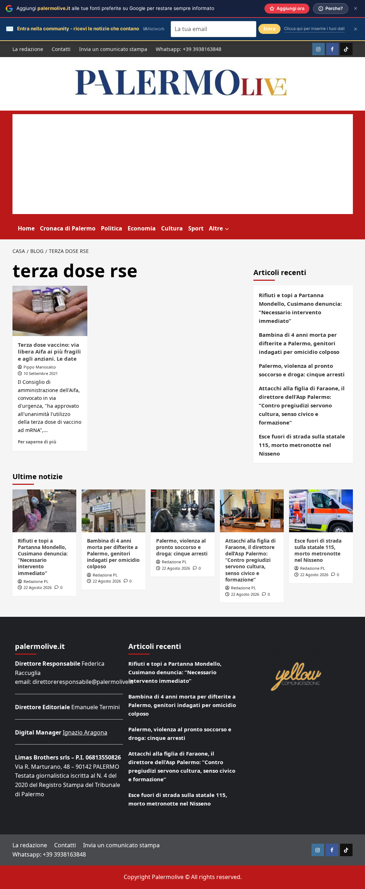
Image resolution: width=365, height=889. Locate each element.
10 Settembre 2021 (41, 373)
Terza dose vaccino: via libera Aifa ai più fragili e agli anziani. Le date (49, 351)
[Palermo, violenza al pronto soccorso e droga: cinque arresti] (183, 510)
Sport (196, 228)
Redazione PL (36, 581)
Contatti (61, 49)
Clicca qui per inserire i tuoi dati (314, 28)
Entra (269, 29)
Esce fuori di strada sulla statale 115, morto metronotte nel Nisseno (302, 445)
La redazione (27, 49)
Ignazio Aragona (85, 732)
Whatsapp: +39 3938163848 (188, 49)
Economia (142, 228)
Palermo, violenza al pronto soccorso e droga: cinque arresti (302, 370)
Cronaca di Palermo (68, 228)
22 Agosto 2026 (38, 587)
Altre (216, 228)
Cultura (172, 228)
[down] (227, 229)
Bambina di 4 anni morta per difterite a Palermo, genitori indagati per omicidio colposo (299, 343)
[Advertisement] (182, 164)
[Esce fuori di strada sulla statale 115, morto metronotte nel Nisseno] (321, 510)
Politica (111, 228)
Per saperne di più (37, 441)
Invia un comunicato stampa (113, 49)
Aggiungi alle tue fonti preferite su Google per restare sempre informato (115, 8)
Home (26, 228)
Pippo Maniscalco (40, 367)
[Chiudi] (355, 8)
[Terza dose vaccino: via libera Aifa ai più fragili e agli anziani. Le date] (49, 311)
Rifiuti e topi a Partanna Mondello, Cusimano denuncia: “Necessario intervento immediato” (300, 307)
